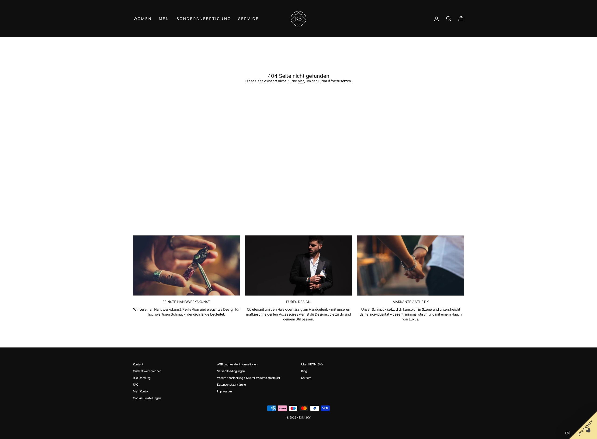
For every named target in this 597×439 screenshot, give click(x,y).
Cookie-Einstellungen (147, 398)
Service (248, 18)
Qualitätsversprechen (147, 371)
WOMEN (143, 18)
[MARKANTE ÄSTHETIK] (410, 265)
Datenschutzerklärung (231, 384)
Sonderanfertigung (204, 18)
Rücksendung (142, 378)
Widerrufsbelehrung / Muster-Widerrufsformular (248, 378)
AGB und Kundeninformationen (237, 364)
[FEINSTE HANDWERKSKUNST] (186, 265)
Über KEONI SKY (312, 364)
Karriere (306, 378)
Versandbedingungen (231, 371)
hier (301, 81)
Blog (304, 371)
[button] (583, 425)
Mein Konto (140, 391)
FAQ (136, 384)
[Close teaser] (567, 433)
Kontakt (138, 364)
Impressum (224, 391)
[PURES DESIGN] (298, 265)
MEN (164, 18)
